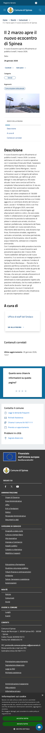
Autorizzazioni (10, 583)
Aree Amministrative (13, 501)
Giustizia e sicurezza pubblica (16, 568)
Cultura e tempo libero (14, 534)
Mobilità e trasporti (12, 553)
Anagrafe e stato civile (14, 531)
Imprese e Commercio (13, 542)
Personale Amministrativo (15, 515)
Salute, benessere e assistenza (17, 579)
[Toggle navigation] (4, 10)
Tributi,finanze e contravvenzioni (18, 571)
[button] (22, 729)
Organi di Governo (12, 497)
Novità (13, 20)
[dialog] (22, 713)
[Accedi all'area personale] (36, 3)
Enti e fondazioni (11, 508)
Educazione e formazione (15, 564)
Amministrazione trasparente (16, 683)
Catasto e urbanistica (13, 549)
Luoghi (8, 612)
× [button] (42, 695)
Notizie (8, 594)
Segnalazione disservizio (14, 665)
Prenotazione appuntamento (16, 661)
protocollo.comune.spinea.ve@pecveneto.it (22, 645)
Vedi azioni (20, 67)
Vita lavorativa (11, 538)
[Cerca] (40, 10)
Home (5, 20)
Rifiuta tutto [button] (22, 724)
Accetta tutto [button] (22, 718)
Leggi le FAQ (10, 668)
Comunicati (23, 20)
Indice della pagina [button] (14, 121)
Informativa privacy (13, 691)
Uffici (7, 504)
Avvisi (7, 601)
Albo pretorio (10, 687)
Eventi (7, 615)
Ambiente (9, 575)
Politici (8, 512)
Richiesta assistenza (13, 672)
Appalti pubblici (11, 545)
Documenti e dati (12, 519)
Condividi (8, 67)
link (9, 714)
